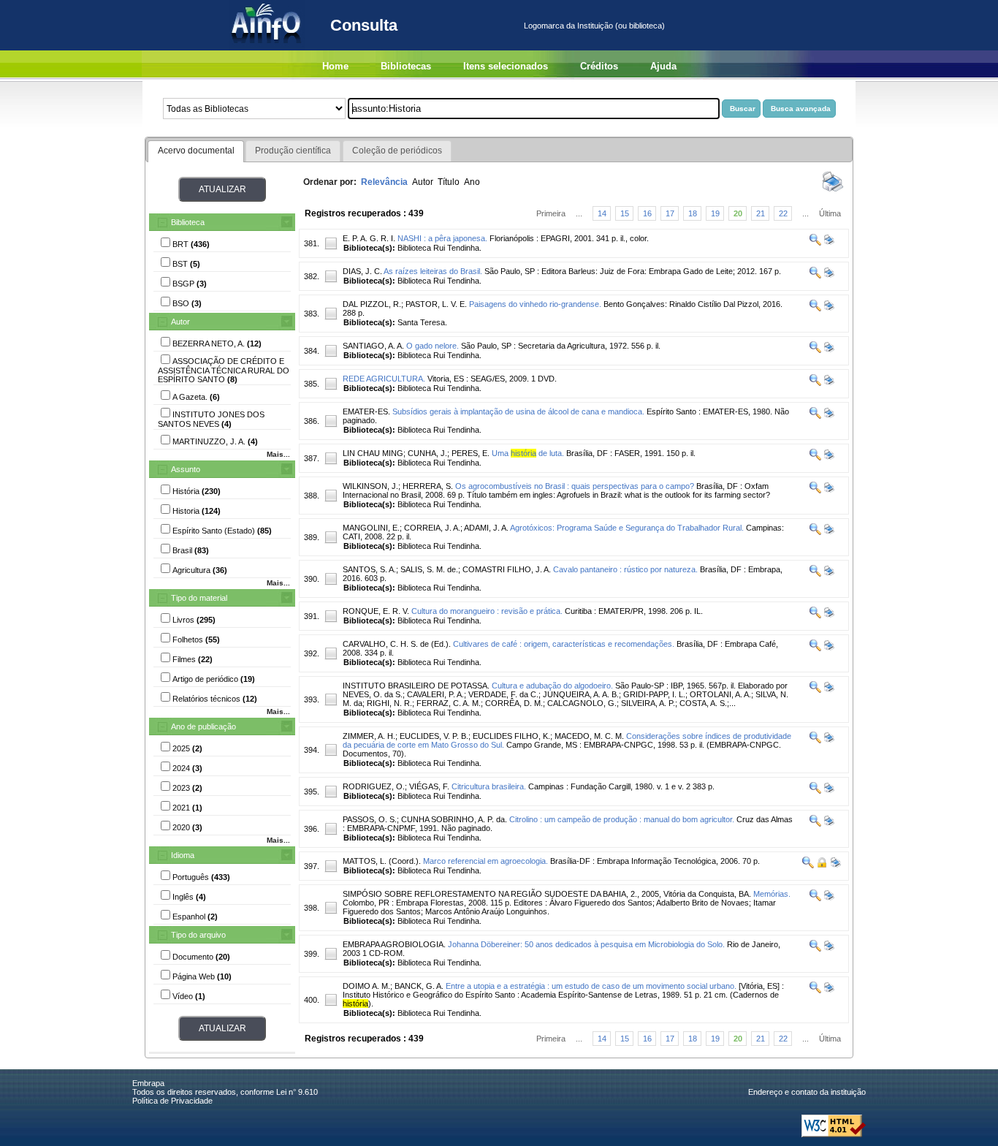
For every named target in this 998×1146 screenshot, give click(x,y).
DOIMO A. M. (366, 986)
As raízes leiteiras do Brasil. (433, 271)
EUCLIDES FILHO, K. (511, 736)
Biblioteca (188, 222)
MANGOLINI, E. (371, 527)
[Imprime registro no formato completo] (828, 242)
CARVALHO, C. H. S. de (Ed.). (397, 644)
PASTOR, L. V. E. (436, 304)
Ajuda (663, 66)
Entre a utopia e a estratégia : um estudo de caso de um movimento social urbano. (591, 986)
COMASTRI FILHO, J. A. (506, 569)
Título (449, 182)
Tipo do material (199, 597)
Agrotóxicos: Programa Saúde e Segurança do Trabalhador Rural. (627, 527)
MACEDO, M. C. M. (589, 736)
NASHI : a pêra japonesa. (442, 238)
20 (738, 213)
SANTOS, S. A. (369, 569)
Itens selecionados (505, 66)
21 (760, 213)
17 (670, 213)
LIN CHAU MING (373, 453)
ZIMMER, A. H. (369, 736)
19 (715, 213)
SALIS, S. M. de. (429, 569)
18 (692, 213)
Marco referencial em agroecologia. (485, 861)
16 (647, 213)
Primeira (550, 213)
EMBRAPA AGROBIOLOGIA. (394, 944)
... (579, 213)
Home (335, 66)
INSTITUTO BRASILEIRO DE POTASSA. (416, 685)
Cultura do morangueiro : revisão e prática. (487, 611)
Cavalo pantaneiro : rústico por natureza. (625, 569)
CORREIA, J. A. (432, 527)
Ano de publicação (203, 726)
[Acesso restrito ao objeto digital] (821, 865)
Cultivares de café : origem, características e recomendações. (563, 644)
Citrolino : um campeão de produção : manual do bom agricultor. (621, 819)
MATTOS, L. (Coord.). (382, 861)
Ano (472, 182)
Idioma (182, 855)
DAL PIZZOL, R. (372, 304)
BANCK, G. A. (419, 986)
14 (602, 213)
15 (624, 213)
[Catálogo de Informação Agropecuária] (267, 47)
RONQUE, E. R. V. (376, 611)
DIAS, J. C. (362, 271)
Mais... (278, 454)
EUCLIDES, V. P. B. (434, 736)
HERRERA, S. (428, 486)
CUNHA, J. (427, 453)
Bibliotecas (406, 66)
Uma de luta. (528, 453)
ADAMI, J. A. (486, 527)
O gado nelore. (432, 345)
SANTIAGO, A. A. (373, 345)
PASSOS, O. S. (370, 819)
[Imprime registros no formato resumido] (833, 191)
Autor (180, 321)
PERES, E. (471, 453)
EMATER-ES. (366, 411)
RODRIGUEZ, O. (374, 786)
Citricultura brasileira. (489, 786)
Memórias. (772, 893)
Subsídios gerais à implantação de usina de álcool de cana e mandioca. (518, 411)
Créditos (599, 66)
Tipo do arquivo (198, 934)
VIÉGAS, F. (429, 786)
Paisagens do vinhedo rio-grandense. (535, 304)
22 (783, 213)
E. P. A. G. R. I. (369, 238)
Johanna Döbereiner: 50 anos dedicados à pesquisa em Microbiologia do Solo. (586, 944)
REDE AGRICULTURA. (384, 378)
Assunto (185, 469)
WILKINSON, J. (370, 486)
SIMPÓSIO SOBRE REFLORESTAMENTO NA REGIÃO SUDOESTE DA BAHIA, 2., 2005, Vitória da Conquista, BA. (547, 893)
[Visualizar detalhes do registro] (815, 242)
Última (830, 213)
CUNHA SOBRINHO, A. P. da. (454, 819)
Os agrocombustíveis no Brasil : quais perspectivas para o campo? (574, 486)
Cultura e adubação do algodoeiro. (552, 685)
